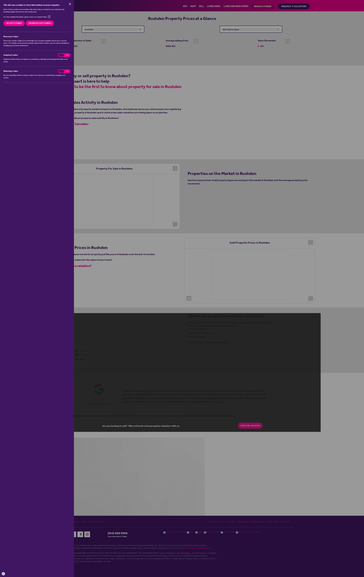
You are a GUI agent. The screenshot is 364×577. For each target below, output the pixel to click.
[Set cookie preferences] (5, 571)
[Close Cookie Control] (70, 4)
